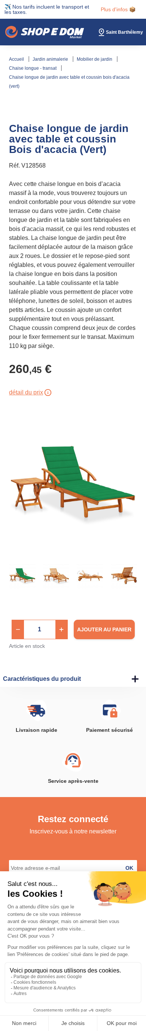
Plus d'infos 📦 (118, 9)
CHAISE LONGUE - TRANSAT (33, 68)
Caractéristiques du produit (42, 679)
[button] (18, 629)
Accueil (17, 59)
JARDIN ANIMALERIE (51, 59)
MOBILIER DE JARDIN (95, 59)
